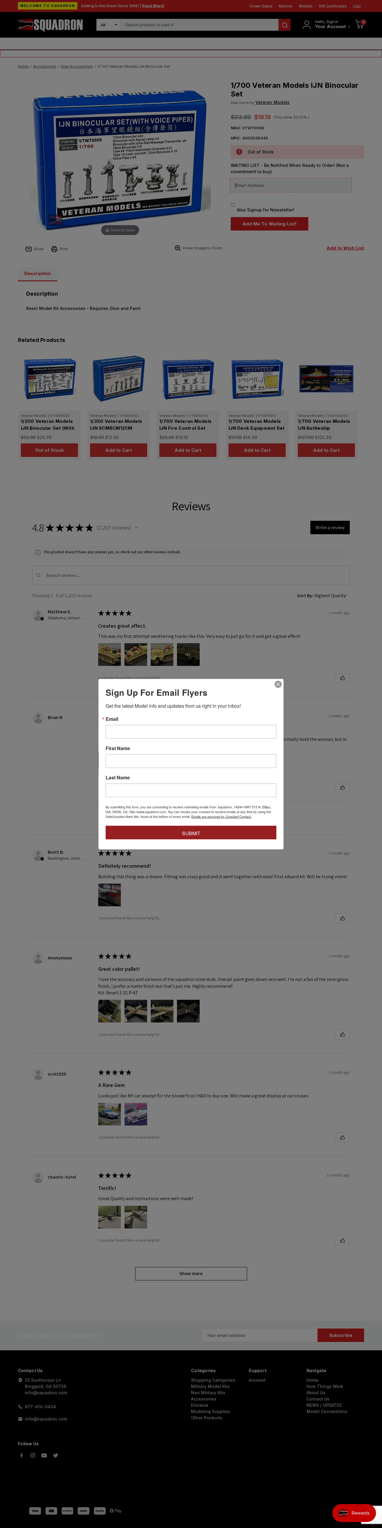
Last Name (118, 777)
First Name (118, 748)
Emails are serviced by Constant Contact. (221, 816)
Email (112, 718)
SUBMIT (191, 833)
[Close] (278, 684)
